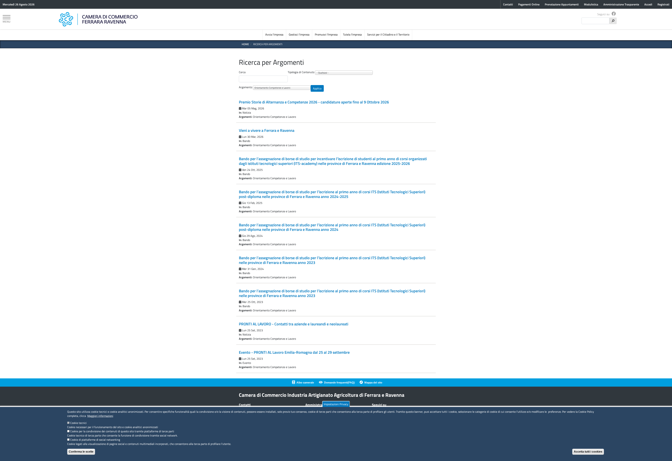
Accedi (648, 4)
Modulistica (591, 4)
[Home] (98, 19)
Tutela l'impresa (352, 34)
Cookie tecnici (78, 423)
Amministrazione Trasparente (621, 4)
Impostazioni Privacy (336, 404)
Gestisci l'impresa (299, 34)
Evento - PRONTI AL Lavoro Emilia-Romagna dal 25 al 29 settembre (294, 352)
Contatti (508, 4)
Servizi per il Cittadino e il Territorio (388, 34)
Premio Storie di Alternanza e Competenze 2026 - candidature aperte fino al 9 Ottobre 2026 (314, 102)
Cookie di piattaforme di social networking (95, 440)
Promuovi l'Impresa (326, 34)
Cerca (242, 72)
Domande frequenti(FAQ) (339, 382)
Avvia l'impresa (274, 34)
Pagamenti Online (529, 4)
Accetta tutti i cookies (588, 451)
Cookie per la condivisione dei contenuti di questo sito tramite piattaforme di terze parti (122, 431)
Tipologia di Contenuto (301, 72)
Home (245, 44)
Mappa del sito (373, 382)
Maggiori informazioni (100, 416)
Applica (317, 88)
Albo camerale (305, 382)
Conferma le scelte (81, 451)
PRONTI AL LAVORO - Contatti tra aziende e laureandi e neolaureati (293, 324)
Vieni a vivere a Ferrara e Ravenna (266, 130)
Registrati (663, 4)
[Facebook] (614, 14)
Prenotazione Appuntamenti (562, 4)
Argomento (245, 87)
